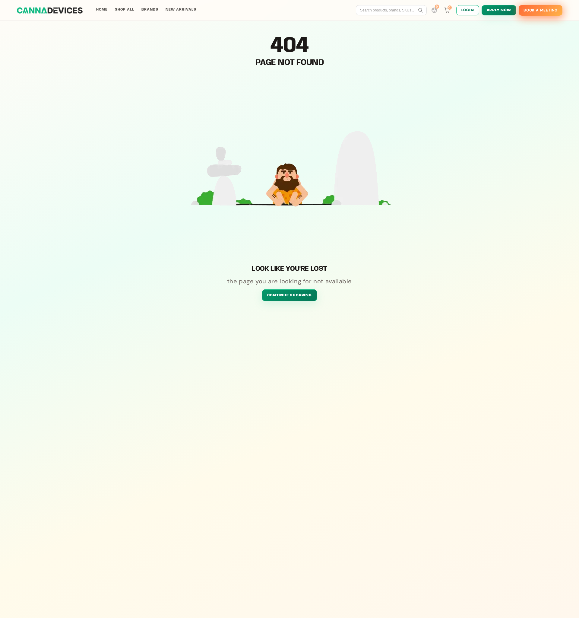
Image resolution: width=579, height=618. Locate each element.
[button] (447, 10)
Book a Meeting (541, 10)
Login (467, 10)
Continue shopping (289, 295)
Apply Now (499, 10)
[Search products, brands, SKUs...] (421, 10)
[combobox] (388, 10)
